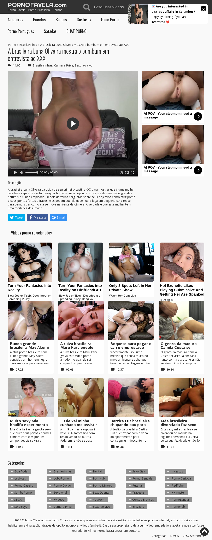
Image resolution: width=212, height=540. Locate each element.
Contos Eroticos (143, 499)
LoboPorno (61, 478)
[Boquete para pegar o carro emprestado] (131, 320)
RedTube (178, 485)
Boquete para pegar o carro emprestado (131, 345)
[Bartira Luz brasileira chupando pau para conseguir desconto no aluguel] (131, 397)
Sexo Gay (138, 471)
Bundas (61, 19)
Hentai (97, 471)
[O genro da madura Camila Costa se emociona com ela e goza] (181, 320)
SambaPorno (23, 492)
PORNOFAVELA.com (37, 5)
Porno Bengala (142, 478)
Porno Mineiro (102, 485)
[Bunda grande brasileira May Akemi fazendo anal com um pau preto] (31, 320)
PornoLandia (180, 499)
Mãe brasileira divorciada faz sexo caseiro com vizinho (179, 424)
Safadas (50, 31)
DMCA (174, 536)
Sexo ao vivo (84, 65)
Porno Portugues (21, 31)
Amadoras (15, 19)
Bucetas (39, 19)
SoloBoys (20, 507)
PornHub (99, 478)
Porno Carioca (181, 478)
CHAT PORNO (76, 31)
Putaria (137, 485)
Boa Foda (21, 471)
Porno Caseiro (24, 485)
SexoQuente (101, 492)
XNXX (18, 499)
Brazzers (138, 507)
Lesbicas (20, 478)
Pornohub (178, 507)
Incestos (177, 471)
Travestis (138, 492)
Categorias (159, 536)
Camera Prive (63, 65)
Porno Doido (62, 485)
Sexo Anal (60, 492)
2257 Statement (193, 536)
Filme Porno (110, 19)
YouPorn (99, 499)
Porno (12, 45)
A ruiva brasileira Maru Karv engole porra (76, 347)
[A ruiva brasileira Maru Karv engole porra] (81, 320)
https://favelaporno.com (41, 520)
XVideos (59, 499)
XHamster (178, 492)
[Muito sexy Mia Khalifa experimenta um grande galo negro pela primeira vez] (31, 397)
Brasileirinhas (28, 45)
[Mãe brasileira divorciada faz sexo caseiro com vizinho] (181, 397)
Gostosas (84, 19)
